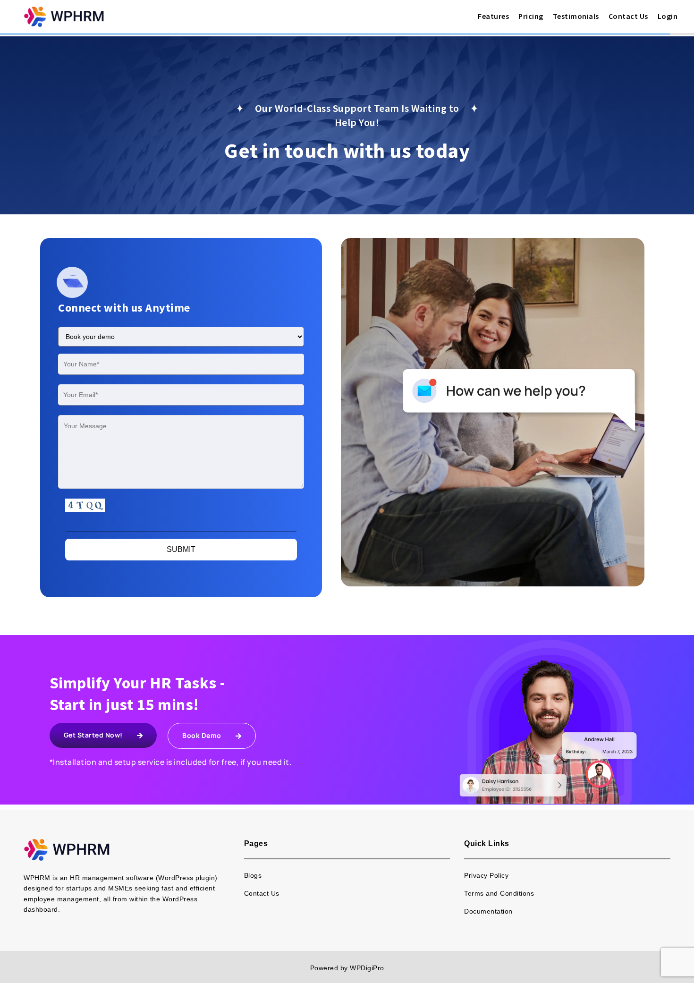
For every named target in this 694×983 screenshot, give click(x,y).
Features (493, 16)
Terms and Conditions (499, 893)
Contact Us (628, 16)
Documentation (488, 911)
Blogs (253, 875)
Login (668, 16)
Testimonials (576, 16)
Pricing (530, 16)
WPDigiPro (367, 968)
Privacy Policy (486, 875)
